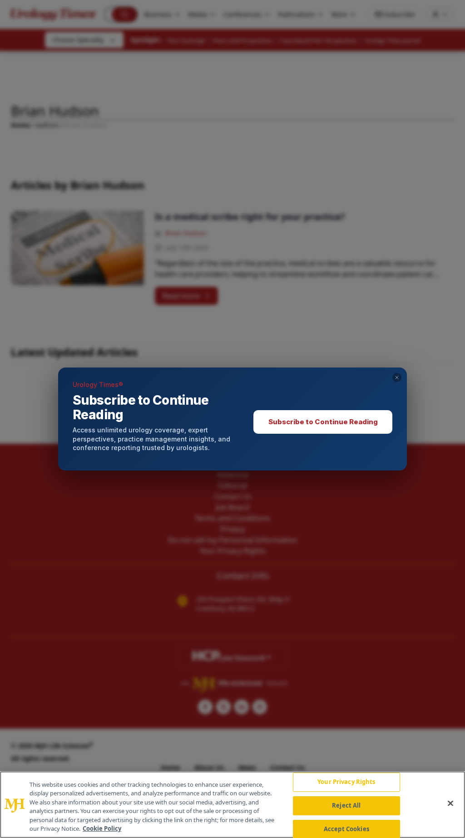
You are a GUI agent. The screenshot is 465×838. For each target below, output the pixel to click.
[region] (232, 804)
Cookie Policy (102, 828)
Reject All (346, 805)
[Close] (450, 803)
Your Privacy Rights (346, 782)
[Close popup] (396, 377)
